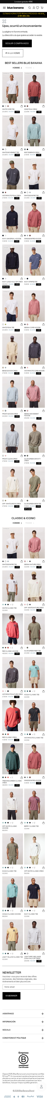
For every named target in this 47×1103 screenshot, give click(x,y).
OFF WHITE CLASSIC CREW (34, 871)
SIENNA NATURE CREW (32, 564)
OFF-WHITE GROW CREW (11, 504)
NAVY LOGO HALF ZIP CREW (12, 282)
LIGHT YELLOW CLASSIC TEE (12, 957)
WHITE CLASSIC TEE (9, 608)
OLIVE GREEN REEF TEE (32, 651)
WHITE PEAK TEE (8, 327)
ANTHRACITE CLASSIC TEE (33, 738)
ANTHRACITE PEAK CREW (11, 195)
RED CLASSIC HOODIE (10, 651)
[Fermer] (44, 15)
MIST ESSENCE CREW (31, 152)
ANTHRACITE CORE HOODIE (34, 371)
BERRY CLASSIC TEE (31, 826)
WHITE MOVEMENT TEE (10, 152)
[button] (4, 8)
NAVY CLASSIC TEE (31, 914)
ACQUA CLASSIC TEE (31, 695)
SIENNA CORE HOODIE (32, 327)
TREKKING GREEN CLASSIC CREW (12, 782)
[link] (17, 43)
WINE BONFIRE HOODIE (32, 239)
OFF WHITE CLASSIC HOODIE (9, 827)
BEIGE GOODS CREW (9, 371)
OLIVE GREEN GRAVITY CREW (32, 460)
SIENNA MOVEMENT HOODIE (31, 415)
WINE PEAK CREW (30, 109)
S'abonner (11, 996)
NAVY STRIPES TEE (30, 282)
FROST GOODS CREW (10, 414)
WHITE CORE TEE (8, 109)
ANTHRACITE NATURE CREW (12, 694)
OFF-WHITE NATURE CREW (34, 608)
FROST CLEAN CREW (9, 459)
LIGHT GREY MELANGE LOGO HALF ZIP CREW (32, 957)
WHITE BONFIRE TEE (31, 195)
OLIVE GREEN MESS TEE (32, 504)
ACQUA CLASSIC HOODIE (11, 914)
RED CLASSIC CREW (9, 737)
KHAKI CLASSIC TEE (9, 871)
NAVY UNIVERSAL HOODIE (11, 239)
